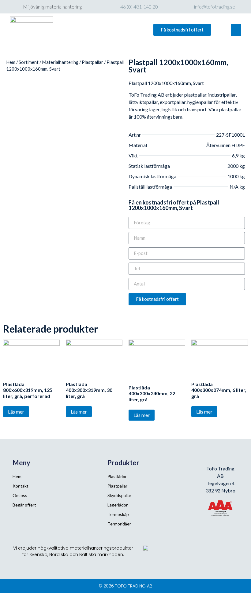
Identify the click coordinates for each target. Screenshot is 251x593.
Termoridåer (119, 523)
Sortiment (29, 62)
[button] (182, 30)
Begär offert (24, 504)
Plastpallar (92, 62)
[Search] (126, 30)
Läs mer (16, 411)
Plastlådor (117, 476)
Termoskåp (118, 514)
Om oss (20, 495)
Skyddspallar (119, 495)
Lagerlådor (117, 504)
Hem (10, 62)
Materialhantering (60, 62)
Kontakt (20, 485)
